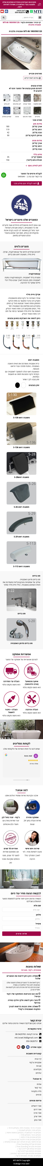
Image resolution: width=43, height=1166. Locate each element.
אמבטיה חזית (24, 1128)
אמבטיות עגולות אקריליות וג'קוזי (30, 1149)
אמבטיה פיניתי (35, 1128)
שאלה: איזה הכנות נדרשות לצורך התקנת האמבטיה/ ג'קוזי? (24, 1007)
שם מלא (37, 905)
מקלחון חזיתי (25, 1135)
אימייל (38, 923)
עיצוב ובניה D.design (21, 1163)
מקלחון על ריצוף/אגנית (32, 1132)
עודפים (13, 1153)
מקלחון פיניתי (13, 1128)
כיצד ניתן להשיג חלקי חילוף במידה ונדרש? (24, 1001)
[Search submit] (3, 18)
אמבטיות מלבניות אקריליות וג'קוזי (29, 1153)
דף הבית (37, 22)
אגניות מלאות (36, 1142)
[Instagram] (23, 1047)
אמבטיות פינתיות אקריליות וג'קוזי (29, 1151)
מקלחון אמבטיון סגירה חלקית (30, 1139)
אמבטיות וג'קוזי (27, 22)
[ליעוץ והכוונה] (27, 11)
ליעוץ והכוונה (21, 10)
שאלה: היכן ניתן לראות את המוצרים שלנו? (23, 977)
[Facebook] (6, 11)
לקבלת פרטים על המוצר (31, 173)
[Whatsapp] (31, 11)
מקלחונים (37, 1156)
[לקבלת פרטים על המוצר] (3, 175)
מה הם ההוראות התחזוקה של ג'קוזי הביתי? (23, 995)
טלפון (38, 914)
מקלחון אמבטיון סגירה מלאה (31, 1137)
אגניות (30, 1156)
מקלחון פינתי (36, 1135)
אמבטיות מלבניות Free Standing (29, 1146)
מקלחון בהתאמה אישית (15, 1132)
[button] (40, 17)
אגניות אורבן (14, 1139)
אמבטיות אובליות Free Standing (29, 1144)
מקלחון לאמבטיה (25, 1130)
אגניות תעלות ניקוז (23, 1142)
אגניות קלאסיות (10, 1142)
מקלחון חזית (36, 1130)
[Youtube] (2, 11)
